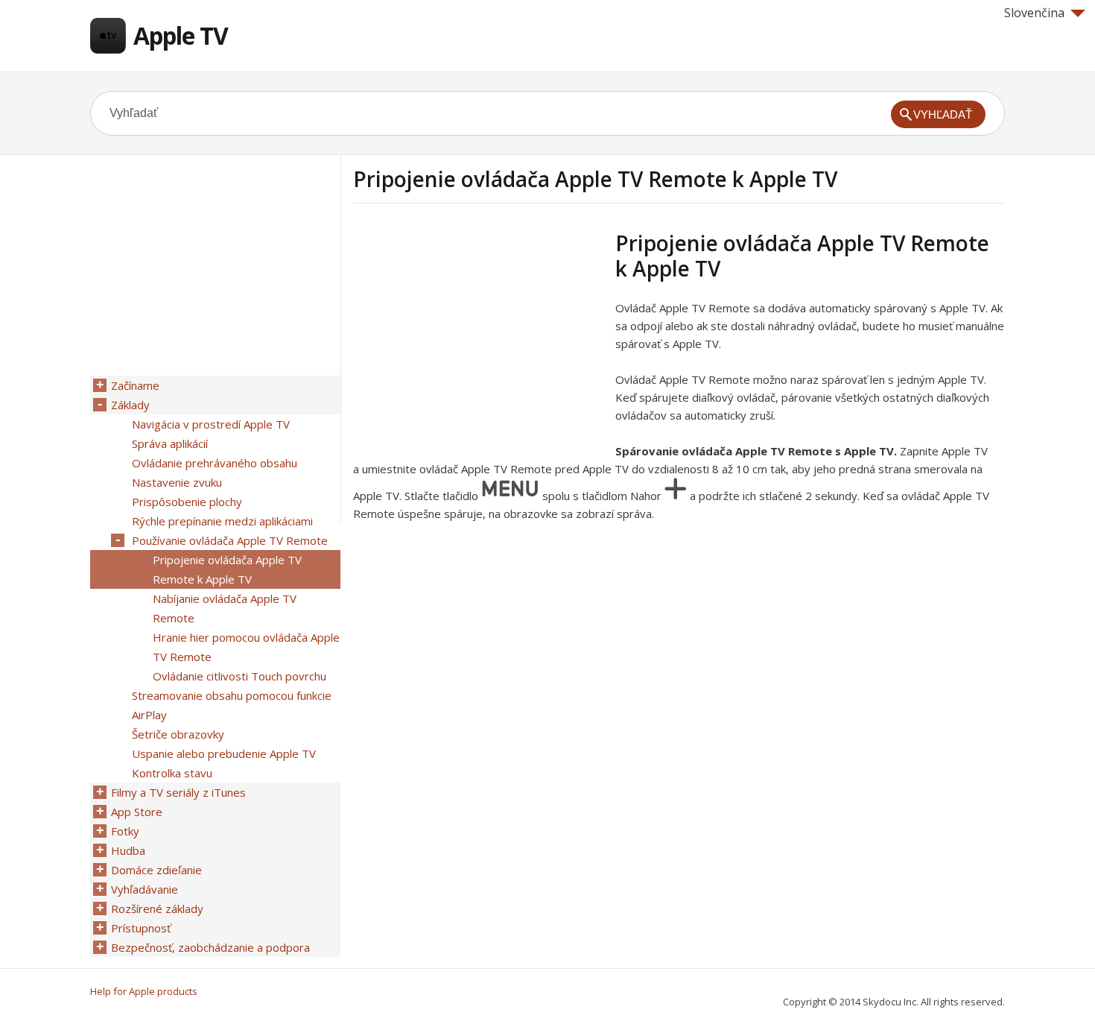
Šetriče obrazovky (178, 734)
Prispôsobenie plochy (187, 501)
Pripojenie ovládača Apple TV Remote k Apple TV (227, 569)
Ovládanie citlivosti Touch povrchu (239, 676)
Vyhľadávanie (144, 889)
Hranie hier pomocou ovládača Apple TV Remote (246, 647)
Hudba (128, 850)
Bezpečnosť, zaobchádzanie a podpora (210, 947)
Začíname (135, 385)
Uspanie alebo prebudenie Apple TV (224, 753)
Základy (130, 404)
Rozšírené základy (157, 908)
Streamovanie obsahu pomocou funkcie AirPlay (231, 705)
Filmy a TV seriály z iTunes (178, 792)
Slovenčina (1034, 12)
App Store (136, 811)
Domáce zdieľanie (156, 869)
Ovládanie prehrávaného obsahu (214, 462)
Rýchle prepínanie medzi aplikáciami (222, 521)
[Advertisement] (478, 334)
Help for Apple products (143, 991)
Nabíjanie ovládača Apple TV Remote (224, 608)
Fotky (125, 831)
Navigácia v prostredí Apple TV (211, 424)
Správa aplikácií (170, 443)
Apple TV (180, 35)
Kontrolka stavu (172, 772)
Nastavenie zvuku (177, 482)
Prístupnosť (141, 927)
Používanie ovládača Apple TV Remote (230, 540)
